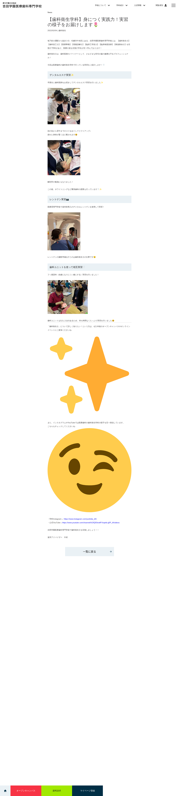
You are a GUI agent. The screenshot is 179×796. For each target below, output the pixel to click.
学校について (100, 5)
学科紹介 (120, 5)
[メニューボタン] (173, 5)
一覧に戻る (89, 551)
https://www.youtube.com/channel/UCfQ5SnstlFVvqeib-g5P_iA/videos (91, 523)
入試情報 (137, 5)
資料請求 (57, 791)
